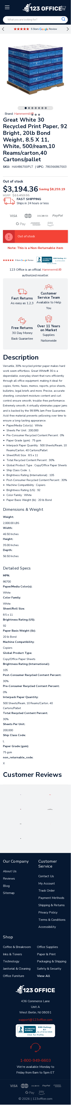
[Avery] (20, 794)
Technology (11, 961)
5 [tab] (39, 108)
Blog (6, 886)
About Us (10, 871)
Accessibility (47, 927)
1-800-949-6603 (35, 1060)
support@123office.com (35, 1020)
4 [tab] (36, 108)
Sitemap (9, 893)
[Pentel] (50, 794)
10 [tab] (39, 115)
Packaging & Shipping (51, 961)
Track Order (46, 890)
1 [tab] (26, 108)
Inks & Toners (12, 954)
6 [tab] (42, 108)
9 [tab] (36, 115)
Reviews (9, 878)
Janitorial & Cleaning (16, 969)
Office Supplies (47, 947)
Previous (3, 29)
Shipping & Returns (51, 905)
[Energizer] (21, 823)
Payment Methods (51, 898)
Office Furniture (13, 976)
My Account (46, 883)
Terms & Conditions (51, 920)
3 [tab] (32, 108)
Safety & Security (49, 969)
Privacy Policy (47, 912)
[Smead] (20, 809)
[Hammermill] (50, 809)
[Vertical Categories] (7, 7)
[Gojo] (20, 838)
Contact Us (46, 876)
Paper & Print (46, 954)
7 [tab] (46, 108)
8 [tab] (32, 115)
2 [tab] (29, 108)
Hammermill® (52, 269)
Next (68, 29)
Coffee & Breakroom (17, 947)
